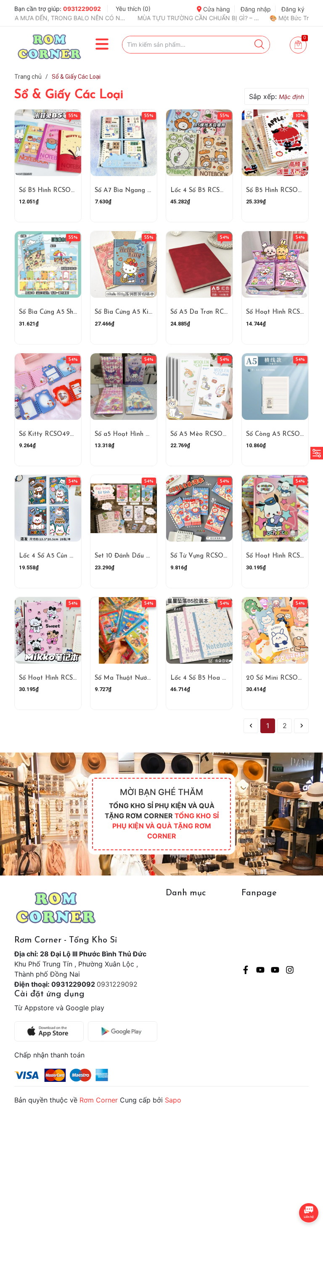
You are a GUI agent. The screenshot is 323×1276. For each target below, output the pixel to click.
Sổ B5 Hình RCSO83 (48, 190)
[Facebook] (245, 971)
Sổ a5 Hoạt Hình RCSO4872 (136, 434)
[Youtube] (260, 971)
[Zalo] (275, 971)
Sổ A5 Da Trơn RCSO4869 (209, 312)
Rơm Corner (98, 1100)
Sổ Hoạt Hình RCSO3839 (283, 556)
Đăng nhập (256, 9)
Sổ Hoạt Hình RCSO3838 (56, 678)
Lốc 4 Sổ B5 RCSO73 (200, 190)
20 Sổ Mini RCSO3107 (278, 678)
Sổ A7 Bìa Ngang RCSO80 (134, 190)
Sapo (173, 1100)
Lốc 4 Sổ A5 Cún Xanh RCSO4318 (68, 556)
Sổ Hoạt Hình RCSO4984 (283, 312)
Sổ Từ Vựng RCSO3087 (204, 556)
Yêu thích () (133, 8)
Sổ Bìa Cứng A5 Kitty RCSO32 (139, 312)
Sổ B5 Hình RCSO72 (275, 190)
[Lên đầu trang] (300, 1236)
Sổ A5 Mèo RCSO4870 (203, 434)
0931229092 (82, 8)
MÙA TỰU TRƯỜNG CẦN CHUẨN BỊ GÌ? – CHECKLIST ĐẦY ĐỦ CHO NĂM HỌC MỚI (148, 17)
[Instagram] (290, 971)
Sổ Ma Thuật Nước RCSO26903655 (147, 678)
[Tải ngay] (51, 1031)
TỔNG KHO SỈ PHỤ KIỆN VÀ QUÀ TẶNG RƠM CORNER (165, 826)
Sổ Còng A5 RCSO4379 (280, 434)
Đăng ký (292, 9)
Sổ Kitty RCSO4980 (48, 434)
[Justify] (259, 44)
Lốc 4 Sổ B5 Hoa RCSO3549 (212, 678)
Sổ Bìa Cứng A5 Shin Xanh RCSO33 (70, 312)
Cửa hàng (215, 9)
